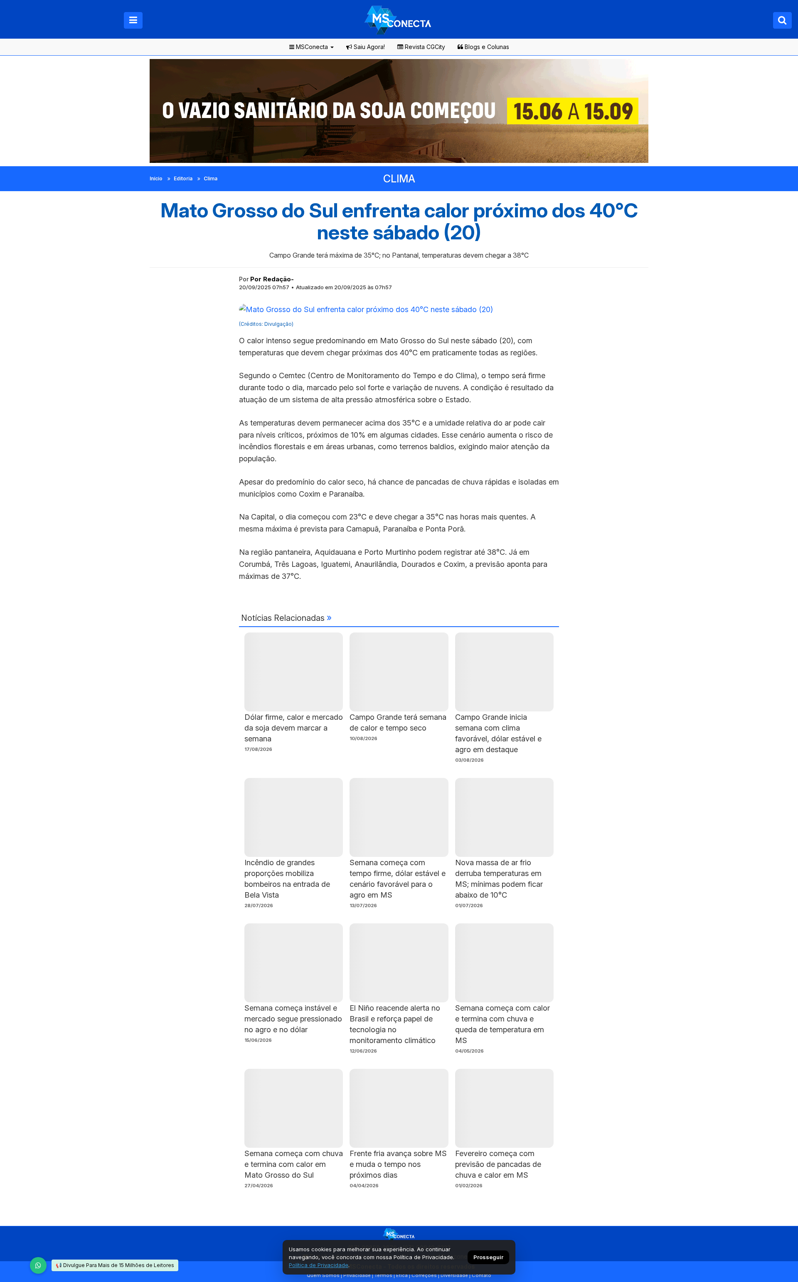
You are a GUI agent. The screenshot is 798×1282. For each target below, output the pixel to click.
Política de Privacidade (318, 1265)
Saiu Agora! (368, 46)
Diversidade (454, 1275)
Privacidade (357, 1275)
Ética (402, 1275)
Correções (424, 1275)
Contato (481, 1275)
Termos (383, 1275)
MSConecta (311, 46)
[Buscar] (782, 20)
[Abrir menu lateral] (133, 20)
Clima (210, 178)
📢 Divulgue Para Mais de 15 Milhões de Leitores (115, 1265)
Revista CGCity (424, 46)
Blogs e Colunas (486, 46)
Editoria (183, 178)
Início (156, 178)
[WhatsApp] (38, 1265)
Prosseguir (488, 1257)
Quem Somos (323, 1275)
